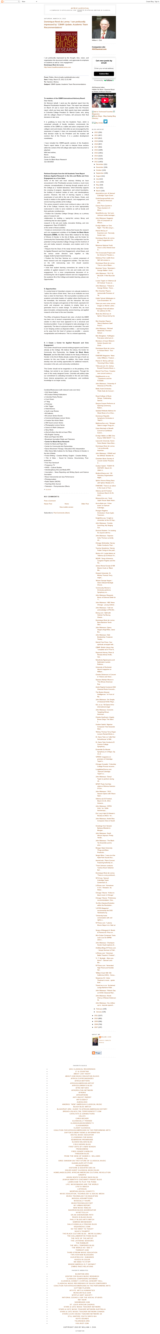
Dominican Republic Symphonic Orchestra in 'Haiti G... (105, 418)
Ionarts (82, 1175)
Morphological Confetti (82, 1191)
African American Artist (82, 1083)
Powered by (98, 80)
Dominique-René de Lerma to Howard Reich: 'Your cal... (105, 351)
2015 (96, 153)
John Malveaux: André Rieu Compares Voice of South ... (105, 821)
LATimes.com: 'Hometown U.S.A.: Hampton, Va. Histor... (105, 888)
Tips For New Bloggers (82, 1255)
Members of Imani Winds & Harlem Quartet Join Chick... (105, 343)
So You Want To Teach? (82, 1229)
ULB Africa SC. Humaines (82, 1257)
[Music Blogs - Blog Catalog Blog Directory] (104, 118)
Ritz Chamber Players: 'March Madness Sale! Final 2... (104, 323)
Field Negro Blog (82, 1144)
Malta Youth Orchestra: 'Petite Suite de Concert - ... (105, 391)
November (100, 167)
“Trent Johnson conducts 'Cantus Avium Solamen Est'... (105, 868)
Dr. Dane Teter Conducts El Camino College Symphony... (105, 744)
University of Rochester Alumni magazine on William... (104, 669)
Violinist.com (82, 1323)
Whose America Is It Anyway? (82, 1264)
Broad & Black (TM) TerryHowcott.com (82, 1111)
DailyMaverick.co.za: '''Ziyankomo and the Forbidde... (104, 378)
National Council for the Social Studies (82, 1297)
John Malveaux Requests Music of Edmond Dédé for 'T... (106, 597)
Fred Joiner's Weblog (82, 1151)
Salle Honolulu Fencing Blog (82, 1224)
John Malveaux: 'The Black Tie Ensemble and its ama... (105, 843)
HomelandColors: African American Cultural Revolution (82, 1172)
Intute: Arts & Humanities (82, 1290)
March (98, 191)
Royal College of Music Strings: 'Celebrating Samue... (103, 398)
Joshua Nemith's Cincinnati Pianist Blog (82, 1179)
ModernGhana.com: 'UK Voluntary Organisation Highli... (104, 475)
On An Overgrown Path (82, 1215)
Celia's (82, 1116)
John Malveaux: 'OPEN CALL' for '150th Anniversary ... (104, 808)
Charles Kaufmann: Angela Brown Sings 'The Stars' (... (105, 719)
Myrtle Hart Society (82, 1295)
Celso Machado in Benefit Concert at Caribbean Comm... (104, 431)
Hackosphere (82, 1165)
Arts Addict (82, 1099)
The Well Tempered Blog (82, 1245)
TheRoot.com (82, 1250)
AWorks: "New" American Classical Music (82, 1104)
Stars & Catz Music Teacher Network (82, 1307)
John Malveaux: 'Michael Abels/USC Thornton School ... (104, 331)
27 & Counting (82, 1071)
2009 (96, 1021)
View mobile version (66, 507)
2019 (96, 141)
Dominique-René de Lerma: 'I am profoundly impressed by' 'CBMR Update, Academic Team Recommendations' (66, 25)
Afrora (82, 1092)
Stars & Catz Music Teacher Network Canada (82, 1311)
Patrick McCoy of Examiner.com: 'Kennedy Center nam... (105, 233)
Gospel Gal (82, 1158)
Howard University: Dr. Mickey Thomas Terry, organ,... (104, 575)
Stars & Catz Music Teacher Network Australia (82, 1309)
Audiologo (82, 1102)
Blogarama (95, 114)
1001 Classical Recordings (82, 1069)
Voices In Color (82, 1259)
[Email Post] (51, 489)
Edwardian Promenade (82, 1139)
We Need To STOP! (82, 1262)
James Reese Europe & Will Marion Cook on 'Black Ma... (105, 568)
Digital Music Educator (82, 1135)
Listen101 (82, 1189)
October (99, 170)
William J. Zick (106, 1037)
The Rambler (82, 1243)
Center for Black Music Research (82, 1276)
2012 (96, 162)
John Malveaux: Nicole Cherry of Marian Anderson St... (106, 998)
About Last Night (82, 1074)
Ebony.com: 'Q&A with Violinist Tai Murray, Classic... (103, 615)
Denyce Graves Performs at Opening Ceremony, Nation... (105, 406)
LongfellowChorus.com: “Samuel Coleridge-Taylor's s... (104, 772)
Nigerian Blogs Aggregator (82, 1210)
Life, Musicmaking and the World (82, 1184)
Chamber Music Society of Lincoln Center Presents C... (105, 461)
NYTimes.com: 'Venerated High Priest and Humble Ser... (105, 968)
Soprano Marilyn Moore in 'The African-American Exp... (105, 682)
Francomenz (82, 1149)
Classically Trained (82, 1121)
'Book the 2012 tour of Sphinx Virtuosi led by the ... (105, 316)
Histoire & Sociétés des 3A (82, 1168)
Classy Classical (82, 1128)
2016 (96, 150)
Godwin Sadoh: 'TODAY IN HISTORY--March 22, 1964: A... (105, 468)
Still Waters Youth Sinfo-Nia (82, 1316)
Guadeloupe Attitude (82, 1163)
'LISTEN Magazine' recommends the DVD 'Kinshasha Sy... (104, 910)
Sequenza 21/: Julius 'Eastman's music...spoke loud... (105, 980)
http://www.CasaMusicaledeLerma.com (57, 67)
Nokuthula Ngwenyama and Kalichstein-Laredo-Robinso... (105, 662)
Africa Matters (82, 1081)
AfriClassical (80, 8)
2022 (96, 132)
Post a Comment (50, 501)
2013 (96, 159)
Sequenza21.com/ (82, 1226)
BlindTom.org (82, 1274)
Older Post (85, 504)
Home (67, 504)
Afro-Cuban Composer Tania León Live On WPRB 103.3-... (105, 938)
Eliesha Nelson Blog (82, 1142)
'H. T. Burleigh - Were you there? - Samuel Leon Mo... (104, 960)
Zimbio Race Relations (82, 1266)
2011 (96, 1015)
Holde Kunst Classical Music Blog (82, 1170)
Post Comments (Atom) (62, 513)
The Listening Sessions (82, 1241)
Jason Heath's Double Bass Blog (82, 1177)
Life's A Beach (82, 1186)
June (98, 182)
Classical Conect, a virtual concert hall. (82, 1281)
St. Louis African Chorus (82, 1304)
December (100, 164)
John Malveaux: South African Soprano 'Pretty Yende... (104, 836)
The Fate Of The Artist (82, 1238)
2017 (96, 147)
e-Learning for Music (82, 1137)
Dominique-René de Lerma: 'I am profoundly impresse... (105, 448)
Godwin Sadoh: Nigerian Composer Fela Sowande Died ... (105, 727)
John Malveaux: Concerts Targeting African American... (104, 712)
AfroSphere (82, 1095)
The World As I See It (82, 1248)
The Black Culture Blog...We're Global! (82, 1234)
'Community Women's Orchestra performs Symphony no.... (103, 590)
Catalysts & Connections (82, 1114)
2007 (96, 1027)
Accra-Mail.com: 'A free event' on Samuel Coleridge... (104, 506)
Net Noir (82, 1300)
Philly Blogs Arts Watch (82, 1219)
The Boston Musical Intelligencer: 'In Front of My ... (105, 694)
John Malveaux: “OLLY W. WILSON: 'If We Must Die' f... (105, 276)
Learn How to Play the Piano (82, 1182)
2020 (96, 138)
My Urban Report (82, 1205)
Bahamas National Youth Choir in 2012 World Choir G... (105, 248)
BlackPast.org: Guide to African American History (82, 1109)
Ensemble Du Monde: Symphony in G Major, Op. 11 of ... (105, 752)
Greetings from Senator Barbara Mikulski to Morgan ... (104, 828)
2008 (96, 1024)
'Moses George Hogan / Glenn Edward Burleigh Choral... (104, 583)
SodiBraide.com (82, 1302)
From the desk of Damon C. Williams (82, 1156)
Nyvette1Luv (82, 1212)
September (100, 173)
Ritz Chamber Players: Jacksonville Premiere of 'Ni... (105, 293)
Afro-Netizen (82, 1088)
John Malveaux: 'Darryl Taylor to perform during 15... (105, 779)
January (99, 1012)
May (97, 185)
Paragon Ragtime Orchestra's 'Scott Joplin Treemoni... (105, 513)
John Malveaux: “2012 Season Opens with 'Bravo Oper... (105, 794)
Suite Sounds (82, 1318)
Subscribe (104, 74)
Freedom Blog (82, 1154)
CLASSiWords (82, 1125)
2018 (96, 144)
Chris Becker (82, 1118)
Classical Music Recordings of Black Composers (82, 1283)
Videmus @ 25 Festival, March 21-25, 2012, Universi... (104, 801)
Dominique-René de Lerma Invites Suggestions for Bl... (105, 240)
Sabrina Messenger (82, 1222)
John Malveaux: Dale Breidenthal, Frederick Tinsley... (104, 637)
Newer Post (48, 504)
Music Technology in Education (82, 1196)
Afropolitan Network (82, 1090)
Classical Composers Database (82, 1279)
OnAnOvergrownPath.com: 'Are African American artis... (105, 201)
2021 (96, 135)
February (99, 1009)
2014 (96, 156)
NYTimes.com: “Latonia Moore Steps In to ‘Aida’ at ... (105, 925)
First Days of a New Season (82, 1147)
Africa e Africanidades (82, 1078)
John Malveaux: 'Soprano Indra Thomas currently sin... (104, 538)
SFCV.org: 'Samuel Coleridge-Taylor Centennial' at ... (102, 880)
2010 (96, 1018)
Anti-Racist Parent (82, 1097)
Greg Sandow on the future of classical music (82, 1161)
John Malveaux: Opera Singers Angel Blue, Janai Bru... (105, 630)
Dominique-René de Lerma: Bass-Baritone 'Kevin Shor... (105, 622)
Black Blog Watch (82, 1107)
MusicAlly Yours (82, 1201)
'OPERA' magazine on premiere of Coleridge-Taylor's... (104, 759)
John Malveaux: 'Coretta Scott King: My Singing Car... (104, 525)
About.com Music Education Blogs (82, 1076)
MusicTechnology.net (82, 1203)
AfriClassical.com (99, 49)
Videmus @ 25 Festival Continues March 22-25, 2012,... (105, 493)
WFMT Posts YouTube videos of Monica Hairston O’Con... (105, 786)
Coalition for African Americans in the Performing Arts (82, 1130)
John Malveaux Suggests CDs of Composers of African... (104, 220)
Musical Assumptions (82, 1198)
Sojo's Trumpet (82, 1231)
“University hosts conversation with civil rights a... (104, 918)
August (98, 176)
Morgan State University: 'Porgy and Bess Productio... (104, 850)
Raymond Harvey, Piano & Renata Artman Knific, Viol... (105, 655)
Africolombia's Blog (82, 1085)
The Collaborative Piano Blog (82, 1236)
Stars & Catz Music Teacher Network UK (82, 1314)
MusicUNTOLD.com (82, 1293)
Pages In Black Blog (82, 1217)
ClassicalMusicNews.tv (82, 1123)
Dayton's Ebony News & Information (82, 1132)
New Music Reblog (82, 1208)
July (97, 179)
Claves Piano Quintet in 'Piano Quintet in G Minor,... (104, 208)
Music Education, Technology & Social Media (82, 1194)
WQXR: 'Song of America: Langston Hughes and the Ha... (105, 561)
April (98, 188)
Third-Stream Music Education (82, 1252)
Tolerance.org (82, 1321)
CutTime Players (82, 1288)
